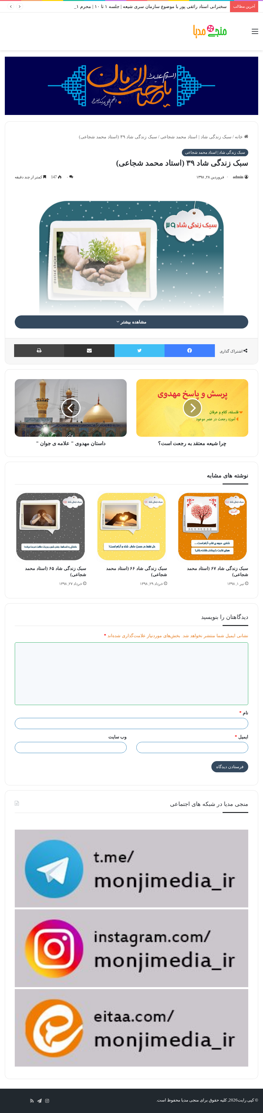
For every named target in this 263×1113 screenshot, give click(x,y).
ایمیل (241, 737)
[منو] (255, 34)
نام (243, 713)
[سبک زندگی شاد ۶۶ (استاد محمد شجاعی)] (131, 526)
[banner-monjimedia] (131, 85)
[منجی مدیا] (210, 31)
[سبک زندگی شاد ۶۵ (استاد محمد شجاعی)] (50, 526)
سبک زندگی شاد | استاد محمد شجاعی (196, 136)
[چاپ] (39, 350)
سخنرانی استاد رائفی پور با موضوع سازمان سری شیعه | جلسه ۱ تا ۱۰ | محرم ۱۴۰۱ (148, 6)
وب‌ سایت (117, 737)
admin (238, 177)
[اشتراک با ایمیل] (89, 350)
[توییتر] (140, 350)
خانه (239, 136)
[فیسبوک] (190, 350)
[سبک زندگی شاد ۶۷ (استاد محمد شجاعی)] (212, 526)
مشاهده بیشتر (133, 322)
